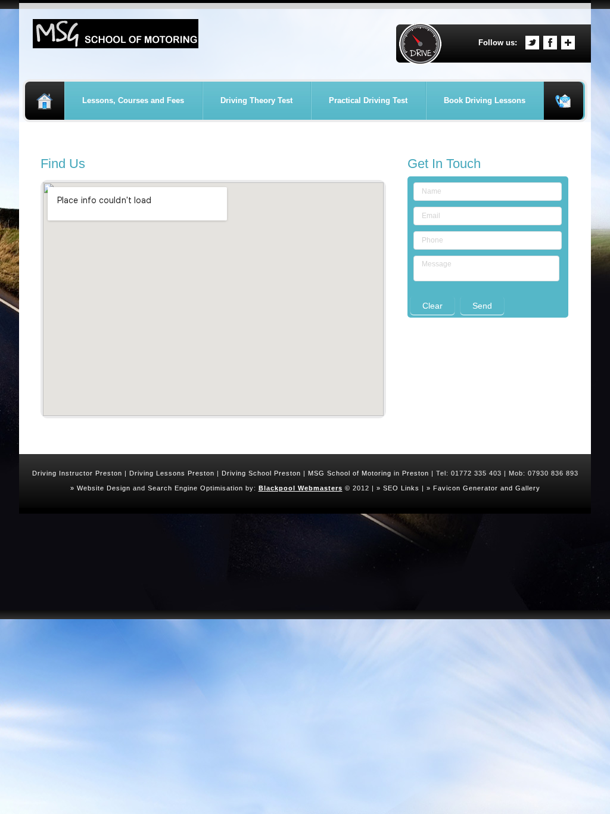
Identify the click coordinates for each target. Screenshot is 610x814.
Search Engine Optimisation (195, 488)
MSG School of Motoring (349, 473)
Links (410, 488)
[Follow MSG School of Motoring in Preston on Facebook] (550, 42)
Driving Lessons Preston (171, 473)
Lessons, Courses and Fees (133, 100)
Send (482, 305)
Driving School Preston (261, 473)
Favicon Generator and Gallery (486, 488)
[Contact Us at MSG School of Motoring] (563, 101)
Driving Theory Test (256, 100)
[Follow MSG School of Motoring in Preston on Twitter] (532, 42)
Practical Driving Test (368, 100)
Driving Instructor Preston (77, 473)
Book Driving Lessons (484, 100)
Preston (415, 473)
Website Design (103, 488)
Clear (432, 305)
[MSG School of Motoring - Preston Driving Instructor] (115, 26)
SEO (391, 488)
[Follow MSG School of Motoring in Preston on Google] (568, 42)
